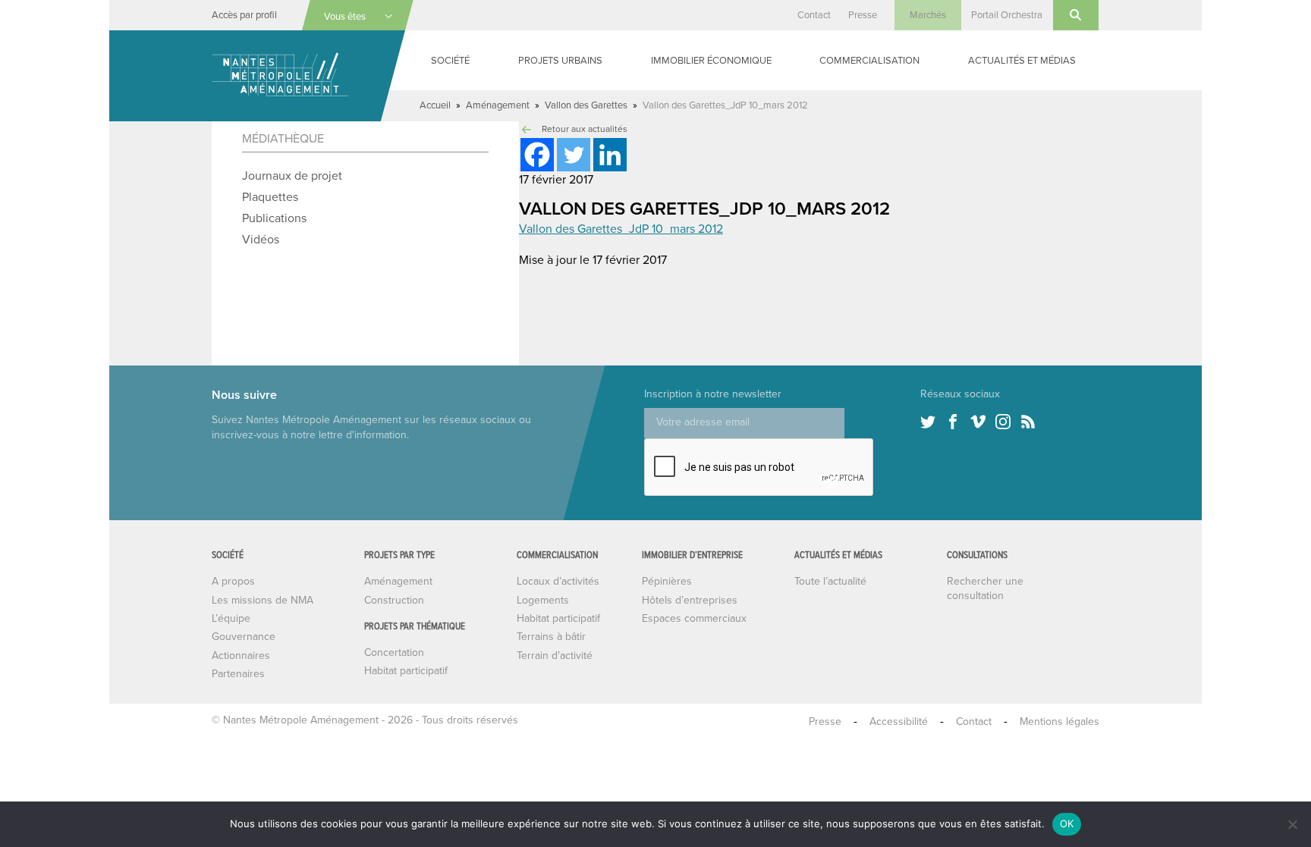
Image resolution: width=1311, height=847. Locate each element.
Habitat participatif (406, 670)
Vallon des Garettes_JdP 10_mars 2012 (621, 229)
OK (1067, 823)
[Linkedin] (610, 154)
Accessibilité (898, 721)
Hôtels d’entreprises (689, 600)
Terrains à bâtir (551, 636)
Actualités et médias (1022, 61)
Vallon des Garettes (586, 105)
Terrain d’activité (555, 655)
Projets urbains (560, 61)
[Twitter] (573, 154)
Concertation (394, 652)
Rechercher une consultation (985, 588)
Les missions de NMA (262, 600)
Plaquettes (270, 197)
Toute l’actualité (830, 581)
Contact (814, 15)
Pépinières (667, 581)
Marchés (928, 15)
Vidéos (260, 239)
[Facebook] (537, 154)
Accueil (435, 105)
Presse (862, 15)
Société (450, 61)
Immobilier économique (711, 61)
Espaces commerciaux (694, 618)
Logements (543, 600)
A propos (233, 581)
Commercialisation (869, 61)
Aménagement (498, 105)
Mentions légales (1059, 721)
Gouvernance (243, 636)
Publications (274, 218)
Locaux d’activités (558, 581)
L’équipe (231, 618)
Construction (394, 600)
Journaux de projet (292, 176)
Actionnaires (241, 655)
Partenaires (238, 673)
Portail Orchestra (1006, 15)
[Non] (1292, 824)
